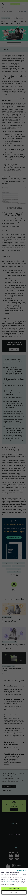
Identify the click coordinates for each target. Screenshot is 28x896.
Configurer (14, 893)
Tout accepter (14, 888)
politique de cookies (9, 881)
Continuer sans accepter (20, 870)
